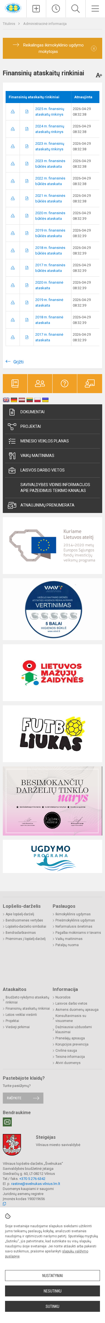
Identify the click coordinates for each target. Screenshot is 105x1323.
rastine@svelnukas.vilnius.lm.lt (35, 1184)
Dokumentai (32, 412)
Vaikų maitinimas (37, 455)
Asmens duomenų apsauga (77, 1010)
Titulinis (9, 24)
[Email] (7, 1121)
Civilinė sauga (66, 1051)
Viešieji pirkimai (18, 1027)
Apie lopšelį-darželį (20, 914)
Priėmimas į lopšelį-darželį (26, 939)
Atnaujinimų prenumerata (47, 505)
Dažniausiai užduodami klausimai (73, 1029)
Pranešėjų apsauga (70, 1038)
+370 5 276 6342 (32, 1179)
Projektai (30, 426)
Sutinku (52, 1306)
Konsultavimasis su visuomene (70, 1018)
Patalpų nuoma (67, 945)
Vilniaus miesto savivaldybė (58, 1145)
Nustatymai (52, 1275)
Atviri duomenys (68, 1063)
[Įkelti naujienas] (36, 8)
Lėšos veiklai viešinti (21, 1015)
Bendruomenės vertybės (24, 920)
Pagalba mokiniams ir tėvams (78, 933)
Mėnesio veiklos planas (44, 441)
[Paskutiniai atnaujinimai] (56, 8)
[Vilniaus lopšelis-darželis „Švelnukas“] (13, 7)
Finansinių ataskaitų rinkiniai (28, 1009)
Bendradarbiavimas (21, 933)
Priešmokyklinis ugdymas (75, 920)
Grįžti (18, 362)
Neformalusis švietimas (73, 926)
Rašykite (14, 1098)
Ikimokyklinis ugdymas (73, 914)
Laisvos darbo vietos (42, 470)
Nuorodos (63, 997)
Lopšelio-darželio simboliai (26, 926)
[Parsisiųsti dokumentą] (13, 111)
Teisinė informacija (70, 1057)
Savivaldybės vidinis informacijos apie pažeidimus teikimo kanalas (55, 487)
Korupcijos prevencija (71, 1044)
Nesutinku (53, 1291)
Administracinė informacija (45, 24)
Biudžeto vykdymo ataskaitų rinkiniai (27, 999)
